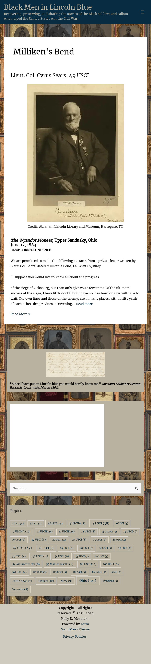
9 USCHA (21, 531)
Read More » (20, 314)
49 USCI (101, 556)
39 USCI (19, 556)
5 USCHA (77, 523)
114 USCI (40, 572)
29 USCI (66, 548)
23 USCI (79, 539)
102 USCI (19, 572)
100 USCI (111, 564)
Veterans (20, 589)
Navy (66, 581)
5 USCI (100, 523)
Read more (84, 304)
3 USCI (35, 523)
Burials (79, 572)
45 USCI (82, 556)
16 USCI (18, 539)
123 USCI (60, 572)
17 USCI (39, 539)
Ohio (87, 580)
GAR (116, 572)
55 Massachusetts (59, 564)
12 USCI (88, 531)
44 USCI (61, 556)
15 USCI (130, 531)
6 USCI (122, 523)
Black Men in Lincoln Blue (48, 7)
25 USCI (99, 539)
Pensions (110, 580)
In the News (22, 581)
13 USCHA (109, 531)
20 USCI (59, 539)
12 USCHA (67, 531)
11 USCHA (44, 531)
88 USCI (88, 564)
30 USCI (86, 548)
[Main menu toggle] (142, 12)
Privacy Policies (75, 636)
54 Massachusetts (26, 564)
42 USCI (40, 556)
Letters (46, 581)
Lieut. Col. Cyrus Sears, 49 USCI (50, 75)
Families (99, 572)
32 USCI (124, 548)
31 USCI (105, 548)
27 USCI (22, 548)
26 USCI (119, 539)
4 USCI (55, 523)
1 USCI (18, 523)
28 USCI (46, 548)
